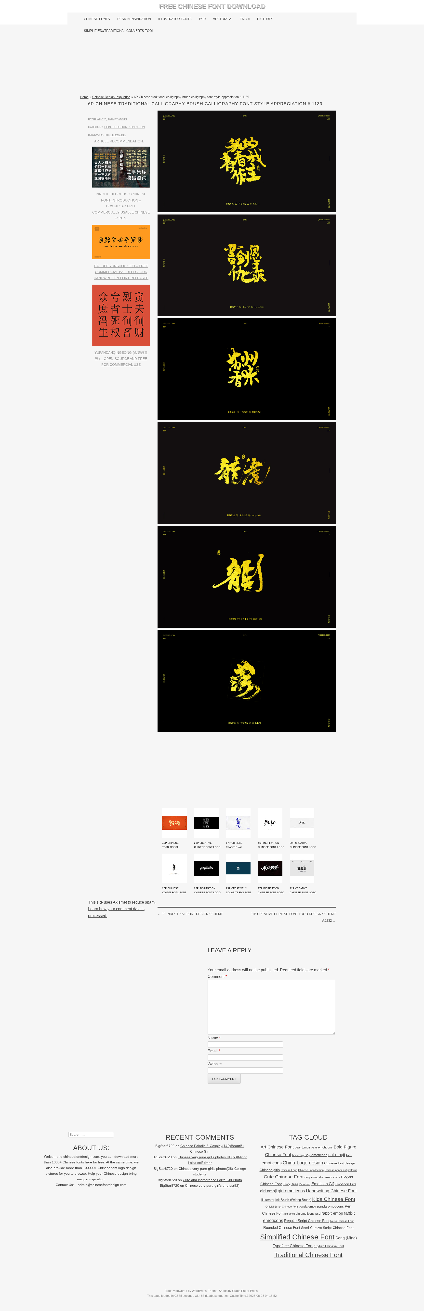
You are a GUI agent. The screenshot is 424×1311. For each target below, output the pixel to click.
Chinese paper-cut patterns (341, 1170)
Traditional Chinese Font (308, 1255)
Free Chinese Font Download (212, 6)
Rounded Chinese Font (281, 1227)
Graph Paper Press (245, 1291)
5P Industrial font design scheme (190, 914)
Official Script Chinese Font (281, 1206)
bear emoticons (322, 1147)
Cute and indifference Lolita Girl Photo (212, 1180)
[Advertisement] (212, 65)
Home (84, 97)
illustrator (267, 1200)
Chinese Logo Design (311, 1170)
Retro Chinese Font (342, 1221)
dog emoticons (329, 1177)
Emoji (245, 19)
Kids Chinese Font (333, 1199)
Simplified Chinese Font (297, 1237)
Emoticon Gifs (345, 1184)
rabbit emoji (332, 1213)
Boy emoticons (316, 1155)
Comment (217, 976)
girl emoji (268, 1191)
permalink (118, 134)
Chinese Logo (289, 1170)
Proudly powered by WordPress (185, 1291)
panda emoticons (330, 1206)
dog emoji (311, 1177)
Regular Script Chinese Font (306, 1221)
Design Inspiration (134, 19)
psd (317, 1213)
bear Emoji (302, 1147)
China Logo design (303, 1162)
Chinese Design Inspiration (111, 97)
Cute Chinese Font (284, 1176)
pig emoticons (305, 1213)
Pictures (265, 19)
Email (214, 1051)
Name (214, 1038)
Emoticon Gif (322, 1184)
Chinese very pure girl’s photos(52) (212, 1185)
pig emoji (289, 1213)
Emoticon (304, 1184)
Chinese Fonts (97, 19)
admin (122, 119)
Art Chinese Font (277, 1146)
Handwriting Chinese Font (331, 1190)
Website (215, 1064)
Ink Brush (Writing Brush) (293, 1200)
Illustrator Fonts (175, 19)
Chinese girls (270, 1170)
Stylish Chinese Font (329, 1246)
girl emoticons (291, 1190)
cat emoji (336, 1154)
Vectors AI (222, 19)
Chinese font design (339, 1163)
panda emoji (307, 1206)
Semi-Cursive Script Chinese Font (327, 1228)
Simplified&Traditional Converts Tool (119, 31)
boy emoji (298, 1155)
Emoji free (290, 1184)
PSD (202, 19)
